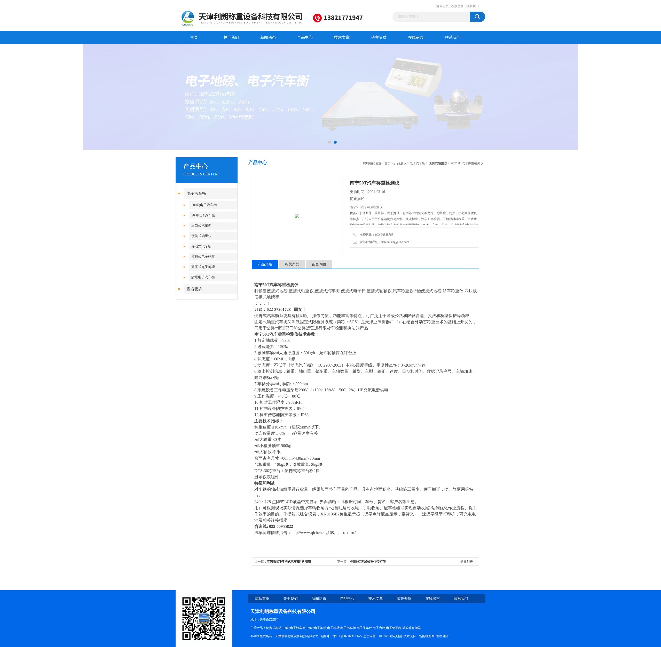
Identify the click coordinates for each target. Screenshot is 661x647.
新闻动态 (268, 37)
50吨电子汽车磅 (203, 215)
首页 (194, 37)
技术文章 (342, 37)
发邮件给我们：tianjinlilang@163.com (383, 242)
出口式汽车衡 (201, 226)
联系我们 (472, 6)
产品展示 (400, 163)
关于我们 (231, 37)
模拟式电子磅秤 (203, 256)
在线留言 (457, 6)
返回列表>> (468, 561)
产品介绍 (265, 264)
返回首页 (442, 6)
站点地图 (396, 636)
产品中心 (305, 37)
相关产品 (292, 264)
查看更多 (194, 289)
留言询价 (319, 264)
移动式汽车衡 (201, 246)
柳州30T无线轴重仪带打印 (368, 561)
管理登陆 (442, 636)
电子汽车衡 (196, 193)
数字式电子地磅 (203, 267)
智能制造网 (427, 636)
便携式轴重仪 (201, 236)
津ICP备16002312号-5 (347, 636)
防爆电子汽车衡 (203, 277)
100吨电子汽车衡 (204, 205)
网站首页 (262, 599)
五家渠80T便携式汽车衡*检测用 (289, 561)
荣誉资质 (379, 37)
